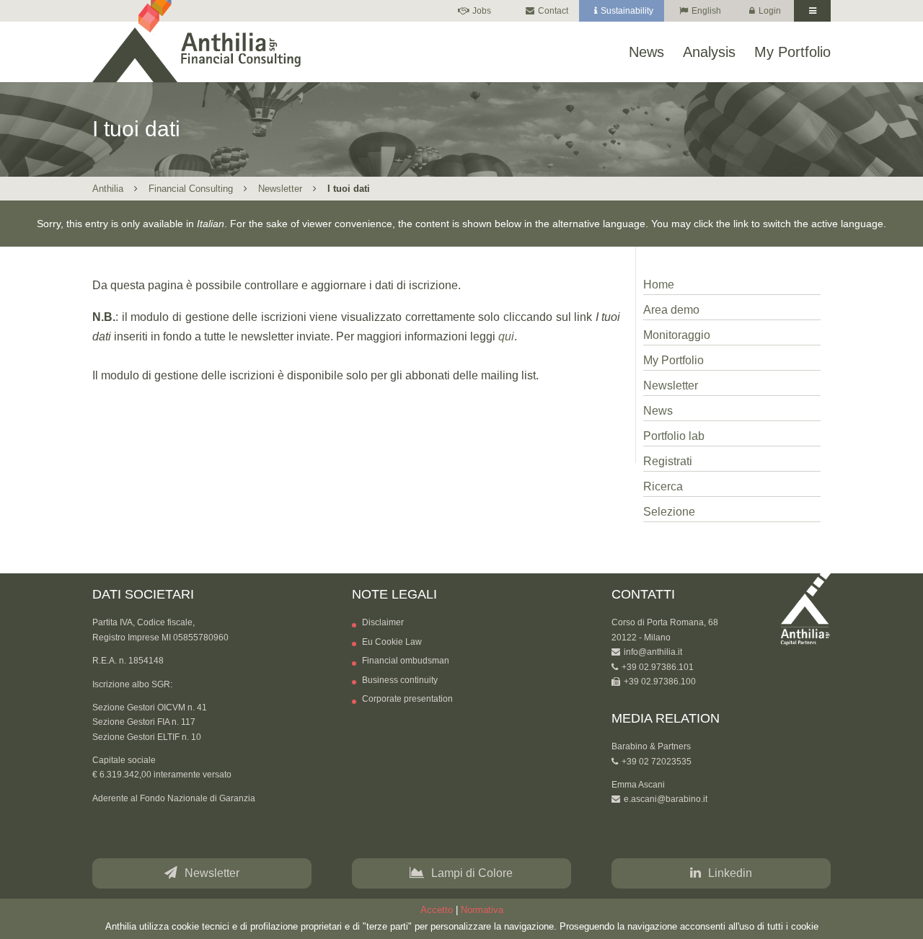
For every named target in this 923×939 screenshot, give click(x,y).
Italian (210, 223)
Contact (553, 11)
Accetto (436, 910)
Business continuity (400, 680)
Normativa (482, 910)
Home (658, 284)
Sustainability (627, 11)
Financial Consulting (191, 188)
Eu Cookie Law (392, 642)
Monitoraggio (676, 335)
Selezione (669, 512)
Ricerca (663, 486)
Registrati (667, 461)
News (646, 52)
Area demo (671, 310)
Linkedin (730, 873)
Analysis (709, 52)
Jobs (481, 11)
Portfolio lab (674, 436)
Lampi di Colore (472, 873)
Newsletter (280, 188)
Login (770, 11)
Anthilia (107, 188)
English (706, 11)
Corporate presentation (407, 699)
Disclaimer (383, 622)
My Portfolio (792, 52)
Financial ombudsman (405, 661)
